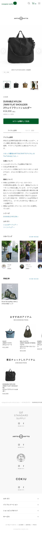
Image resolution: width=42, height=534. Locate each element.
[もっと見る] (33, 237)
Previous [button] (3, 51)
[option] (21, 48)
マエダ (9, 264)
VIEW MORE (34, 279)
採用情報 (28, 524)
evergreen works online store (10, 402)
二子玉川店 (29, 266)
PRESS (35, 524)
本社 (8, 266)
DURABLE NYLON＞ (11, 216)
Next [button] (38, 51)
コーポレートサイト (10, 524)
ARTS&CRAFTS (26, 402)
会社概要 (21, 524)
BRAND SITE (21, 426)
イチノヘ (28, 264)
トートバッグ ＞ (9, 227)
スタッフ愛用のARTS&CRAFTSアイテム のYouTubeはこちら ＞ (19, 155)
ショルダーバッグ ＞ (10, 225)
